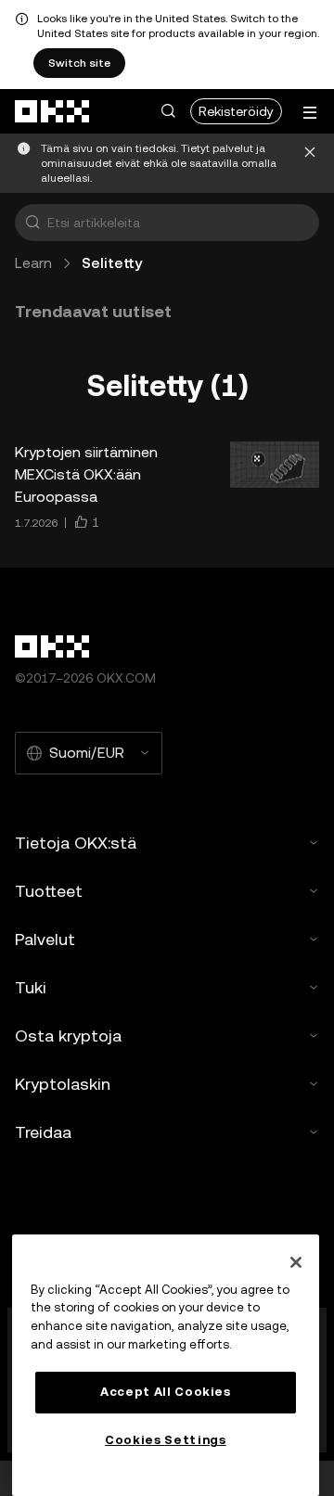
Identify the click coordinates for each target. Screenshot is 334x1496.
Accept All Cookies (165, 1392)
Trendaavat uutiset (93, 311)
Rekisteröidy (236, 111)
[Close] (296, 1262)
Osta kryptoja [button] (68, 1035)
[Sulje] (310, 163)
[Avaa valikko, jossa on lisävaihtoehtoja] (310, 112)
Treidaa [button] (43, 1132)
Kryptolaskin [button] (62, 1083)
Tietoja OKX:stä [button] (75, 842)
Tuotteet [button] (49, 891)
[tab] (93, 311)
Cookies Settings (165, 1440)
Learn (33, 263)
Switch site (79, 63)
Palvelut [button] (45, 939)
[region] (165, 1365)
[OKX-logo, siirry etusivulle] (53, 111)
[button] (168, 111)
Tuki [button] (30, 987)
